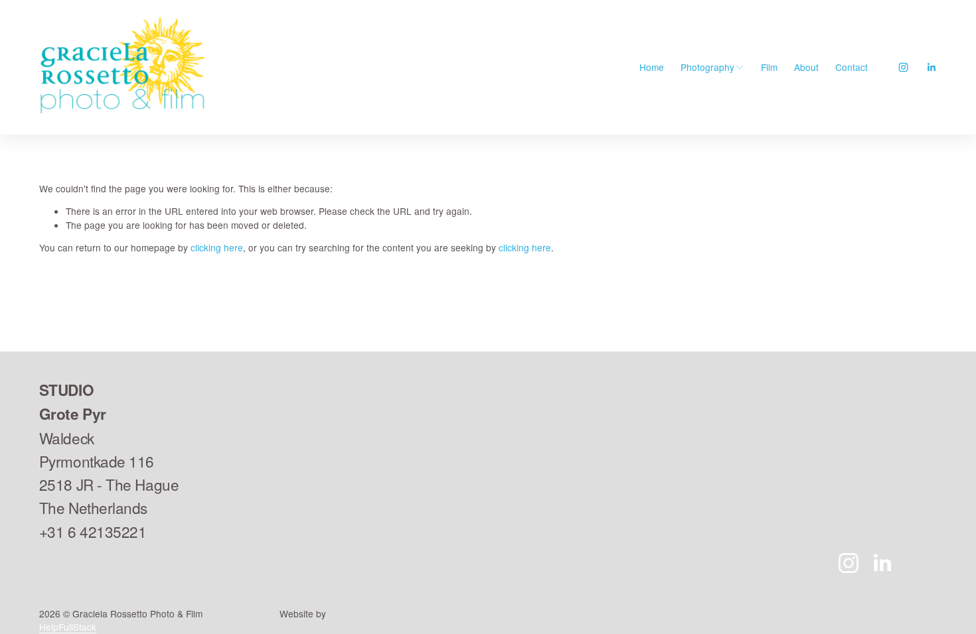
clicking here (217, 247)
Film (769, 67)
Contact (851, 67)
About (806, 67)
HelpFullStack (67, 626)
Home (651, 67)
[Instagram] (903, 67)
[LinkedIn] (931, 67)
